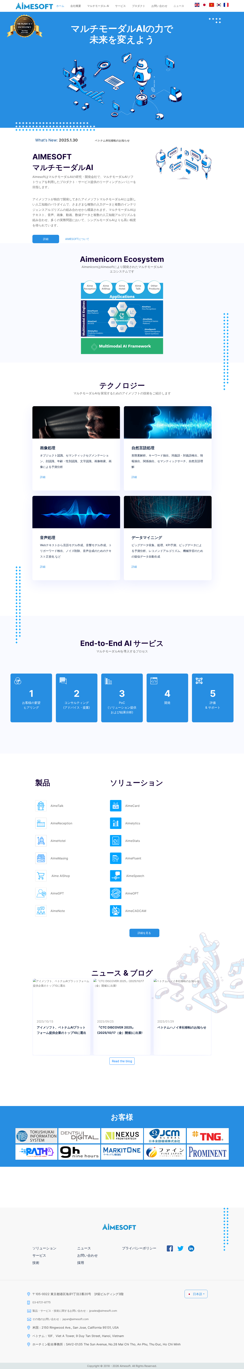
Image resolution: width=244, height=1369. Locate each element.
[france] (226, 5)
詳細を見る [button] (144, 932)
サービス (120, 5)
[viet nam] (211, 5)
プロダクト (138, 5)
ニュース (178, 5)
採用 (80, 1263)
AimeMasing (59, 858)
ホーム (60, 5)
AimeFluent (133, 858)
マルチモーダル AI (98, 5)
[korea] (219, 5)
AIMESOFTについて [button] (77, 239)
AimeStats (132, 841)
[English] (197, 5)
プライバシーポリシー (139, 1248)
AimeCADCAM (135, 911)
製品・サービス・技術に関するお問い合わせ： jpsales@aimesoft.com (74, 1310)
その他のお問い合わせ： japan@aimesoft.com (60, 1319)
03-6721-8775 (41, 1302)
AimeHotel (58, 841)
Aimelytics (132, 823)
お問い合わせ (159, 5)
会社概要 (75, 5)
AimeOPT (132, 893)
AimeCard (132, 806)
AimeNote (58, 911)
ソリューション (44, 1248)
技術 (35, 1263)
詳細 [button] (45, 239)
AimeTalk (57, 806)
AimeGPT (57, 893)
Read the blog (122, 1061)
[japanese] (204, 5)
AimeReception (61, 823)
